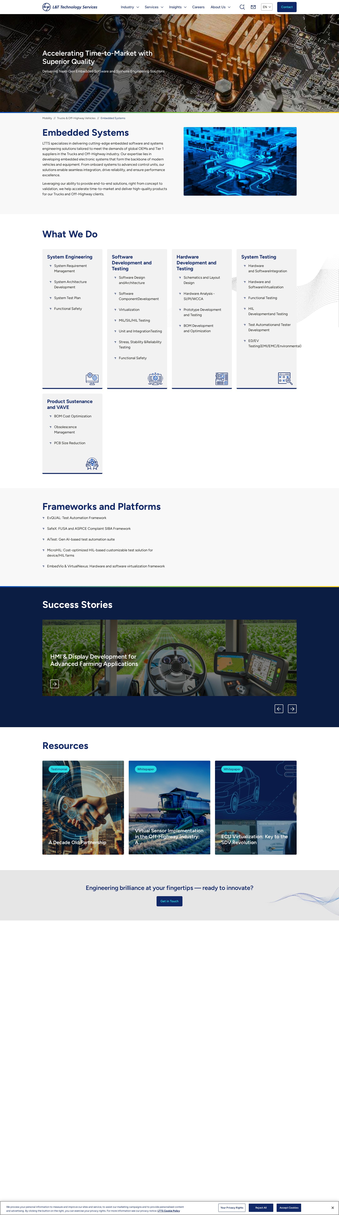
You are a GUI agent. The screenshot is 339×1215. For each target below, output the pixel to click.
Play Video (106, 843)
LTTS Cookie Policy (169, 1210)
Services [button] (151, 7)
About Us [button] (218, 7)
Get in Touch (169, 901)
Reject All (261, 1207)
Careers (198, 7)
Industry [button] (127, 7)
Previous (279, 708)
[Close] (332, 1207)
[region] (169, 1208)
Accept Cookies (289, 1207)
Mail (253, 7)
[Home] (69, 7)
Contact (287, 7)
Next (292, 708)
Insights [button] (175, 7)
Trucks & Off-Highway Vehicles (76, 118)
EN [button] (265, 7)
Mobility (47, 118)
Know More (54, 684)
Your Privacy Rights (232, 1207)
